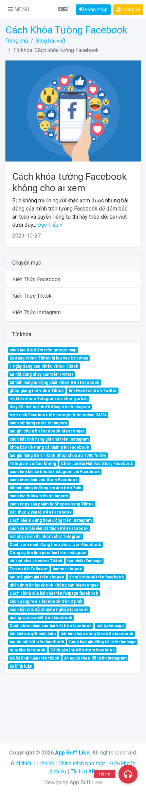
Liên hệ (45, 763)
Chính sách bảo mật (81, 763)
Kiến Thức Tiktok (32, 296)
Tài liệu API (84, 771)
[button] (19, 9)
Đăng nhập (96, 9)
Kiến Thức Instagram (36, 312)
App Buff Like (72, 752)
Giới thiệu (22, 763)
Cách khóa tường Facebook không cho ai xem (69, 182)
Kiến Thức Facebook (36, 279)
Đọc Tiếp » (49, 225)
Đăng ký (131, 9)
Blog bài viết (50, 41)
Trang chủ (16, 41)
